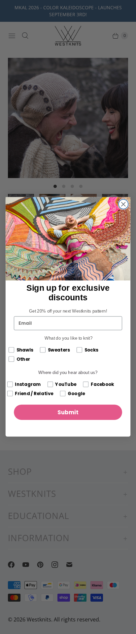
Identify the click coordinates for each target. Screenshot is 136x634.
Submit (68, 413)
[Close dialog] (123, 204)
